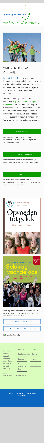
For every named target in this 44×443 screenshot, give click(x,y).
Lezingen (32, 101)
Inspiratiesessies (20, 101)
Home (34, 349)
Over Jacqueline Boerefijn (22, 366)
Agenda (34, 359)
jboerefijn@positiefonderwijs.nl (14, 375)
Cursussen (7, 104)
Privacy (29, 393)
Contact (34, 364)
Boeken (34, 354)
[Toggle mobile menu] (40, 13)
